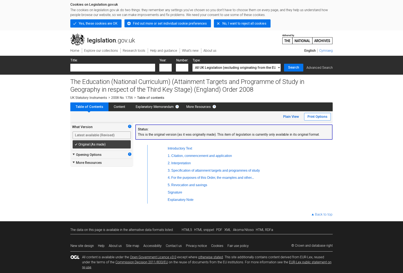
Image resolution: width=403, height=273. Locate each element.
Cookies (217, 246)
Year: (163, 60)
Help (101, 246)
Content (119, 107)
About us (115, 246)
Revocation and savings (189, 185)
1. (169, 156)
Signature (175, 192)
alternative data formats (146, 230)
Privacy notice (196, 246)
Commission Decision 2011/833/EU (141, 262)
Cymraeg (326, 51)
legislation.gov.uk (105, 35)
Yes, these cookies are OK (98, 23)
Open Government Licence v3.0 (153, 257)
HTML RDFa (264, 230)
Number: (182, 60)
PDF (219, 230)
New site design (82, 246)
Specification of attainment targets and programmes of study (215, 170)
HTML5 (187, 230)
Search (293, 67)
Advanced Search (319, 68)
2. (169, 163)
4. (169, 177)
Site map (132, 246)
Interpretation (181, 163)
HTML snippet (204, 230)
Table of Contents (89, 107)
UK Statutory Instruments (88, 98)
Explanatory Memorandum (155, 107)
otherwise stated (210, 257)
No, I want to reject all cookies (244, 23)
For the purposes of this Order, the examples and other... (212, 177)
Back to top (323, 214)
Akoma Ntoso (243, 230)
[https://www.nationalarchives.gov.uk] (307, 37)
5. (169, 185)
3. (169, 170)
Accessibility (152, 246)
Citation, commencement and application (201, 156)
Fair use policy (238, 246)
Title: (74, 60)
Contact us (174, 246)
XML (227, 230)
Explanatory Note (181, 199)
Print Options (317, 117)
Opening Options (87, 154)
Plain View (291, 117)
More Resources (198, 107)
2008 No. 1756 (122, 98)
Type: (196, 60)
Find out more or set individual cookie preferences (170, 23)
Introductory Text (180, 148)
